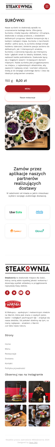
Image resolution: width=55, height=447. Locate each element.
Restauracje (10, 354)
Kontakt (8, 363)
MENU (27, 89)
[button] (47, 6)
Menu (7, 349)
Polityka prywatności (15, 368)
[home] (19, 6)
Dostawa (9, 358)
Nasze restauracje (27, 97)
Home (8, 344)
